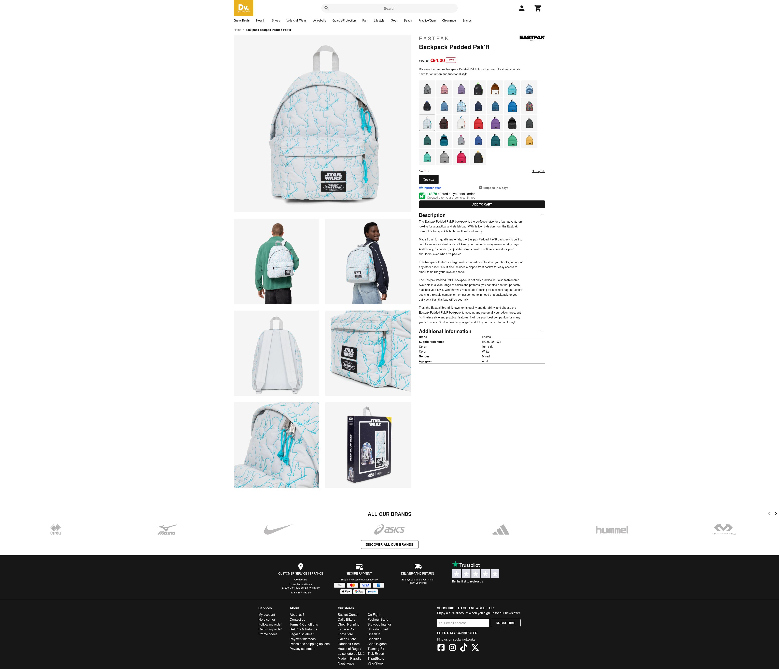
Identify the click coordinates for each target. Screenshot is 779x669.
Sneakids (374, 639)
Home (237, 30)
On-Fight (374, 614)
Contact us (300, 579)
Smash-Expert (378, 629)
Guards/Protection (344, 20)
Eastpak (434, 38)
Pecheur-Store (378, 619)
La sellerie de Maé (351, 653)
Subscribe (505, 622)
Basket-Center (348, 614)
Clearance (449, 20)
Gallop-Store (347, 639)
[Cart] (538, 8)
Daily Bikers (346, 619)
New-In (260, 20)
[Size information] (427, 171)
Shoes (276, 20)
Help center (266, 619)
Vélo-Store (375, 663)
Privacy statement (302, 648)
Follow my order (270, 624)
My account (266, 614)
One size (428, 179)
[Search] (326, 8)
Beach (408, 20)
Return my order (270, 629)
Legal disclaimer (301, 634)
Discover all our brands (389, 544)
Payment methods (303, 639)
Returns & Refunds (303, 629)
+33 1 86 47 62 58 (301, 592)
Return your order (417, 582)
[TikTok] (464, 648)
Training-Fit (376, 648)
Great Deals (242, 20)
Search (389, 8)
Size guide (538, 171)
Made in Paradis (349, 658)
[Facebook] (441, 648)
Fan (364, 20)
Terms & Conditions (304, 624)
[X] (475, 648)
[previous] (769, 514)
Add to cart (482, 204)
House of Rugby (349, 648)
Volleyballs (319, 20)
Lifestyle (379, 20)
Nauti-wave (346, 663)
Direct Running (348, 624)
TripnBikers (376, 658)
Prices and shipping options (310, 643)
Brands (467, 20)
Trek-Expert (376, 653)
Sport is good (377, 643)
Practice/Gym (427, 20)
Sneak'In (374, 634)
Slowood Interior (379, 624)
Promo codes (268, 634)
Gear (394, 20)
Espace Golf (346, 629)
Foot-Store (345, 634)
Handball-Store (349, 643)
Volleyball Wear (296, 20)
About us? (297, 614)
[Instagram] (452, 648)
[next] (776, 514)
